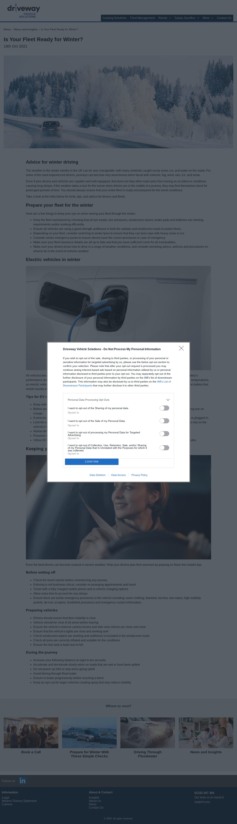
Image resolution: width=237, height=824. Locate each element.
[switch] (164, 408)
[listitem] (118, 400)
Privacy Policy (139, 474)
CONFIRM (92, 461)
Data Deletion (98, 474)
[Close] (182, 349)
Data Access (118, 474)
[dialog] (118, 412)
